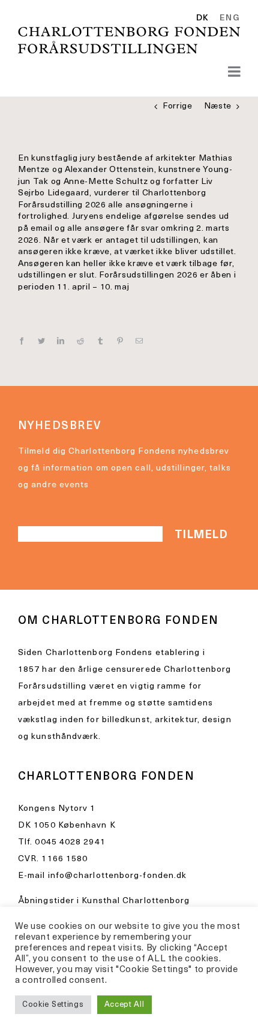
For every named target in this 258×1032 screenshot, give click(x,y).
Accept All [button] (124, 1005)
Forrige (178, 106)
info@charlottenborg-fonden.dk (117, 875)
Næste (218, 106)
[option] (227, 18)
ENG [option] (230, 18)
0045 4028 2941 (70, 842)
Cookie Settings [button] (53, 1005)
